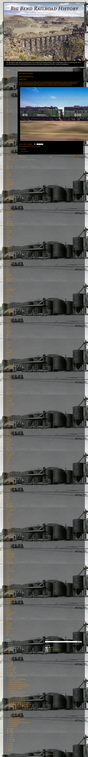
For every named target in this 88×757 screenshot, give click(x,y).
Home (50, 156)
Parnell (7, 467)
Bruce (7, 195)
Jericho (7, 348)
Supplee (8, 566)
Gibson (7, 303)
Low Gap (8, 380)
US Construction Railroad (9, 580)
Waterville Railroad (10, 602)
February (11, 739)
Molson (7, 411)
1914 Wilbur (11, 673)
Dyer (7, 268)
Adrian (7, 138)
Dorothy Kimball (9, 263)
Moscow (8, 423)
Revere (7, 500)
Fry (7, 298)
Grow (7, 319)
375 (7, 103)
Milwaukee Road (9, 405)
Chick (7, 216)
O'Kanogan (8, 447)
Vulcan (7, 587)
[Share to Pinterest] (42, 144)
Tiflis (7, 572)
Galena (7, 300)
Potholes (8, 475)
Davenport (34, 146)
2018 (9, 656)
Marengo (8, 390)
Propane (8, 478)
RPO (7, 519)
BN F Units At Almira (13, 715)
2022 (9, 649)
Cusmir (7, 238)
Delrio (7, 250)
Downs (7, 266)
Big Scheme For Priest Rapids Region (17, 699)
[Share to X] (40, 144)
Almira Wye (11, 697)
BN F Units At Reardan (13, 724)
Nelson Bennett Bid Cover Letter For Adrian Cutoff (19, 684)
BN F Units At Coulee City (14, 717)
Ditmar (7, 256)
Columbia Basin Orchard (9, 222)
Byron (7, 200)
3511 (7, 98)
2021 (9, 650)
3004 (7, 89)
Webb (7, 607)
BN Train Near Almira (13, 709)
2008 (9, 750)
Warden (8, 591)
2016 (9, 659)
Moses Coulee (9, 425)
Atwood (7, 164)
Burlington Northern (26, 146)
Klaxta (7, 354)
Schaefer (8, 526)
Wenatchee (8, 610)
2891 (7, 84)
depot (7, 253)
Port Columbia (9, 473)
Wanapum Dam (9, 590)
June (10, 732)
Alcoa (7, 146)
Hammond (8, 322)
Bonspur (8, 188)
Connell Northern (10, 225)
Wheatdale (8, 615)
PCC (7, 468)
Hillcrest (8, 335)
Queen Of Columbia (10, 481)
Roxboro (8, 516)
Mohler (7, 408)
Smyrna (8, 548)
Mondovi (8, 413)
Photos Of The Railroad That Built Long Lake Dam (19, 695)
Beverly (7, 177)
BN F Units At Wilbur (13, 726)
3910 (7, 106)
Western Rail (9, 613)
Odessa (8, 450)
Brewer (7, 192)
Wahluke (8, 588)
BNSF (7, 187)
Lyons (7, 382)
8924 (7, 127)
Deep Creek (8, 248)
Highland (8, 332)
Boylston (8, 190)
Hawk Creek (9, 330)
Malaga (7, 385)
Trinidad (8, 576)
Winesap (8, 627)
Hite (7, 337)
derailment (8, 255)
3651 (7, 101)
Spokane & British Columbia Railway (10, 554)
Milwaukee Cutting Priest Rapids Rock (17, 700)
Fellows (8, 291)
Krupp (7, 359)
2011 (9, 745)
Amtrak (7, 153)
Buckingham (9, 197)
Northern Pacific (9, 444)
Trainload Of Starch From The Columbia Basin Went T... (21, 704)
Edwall (7, 269)
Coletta (7, 219)
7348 (7, 119)
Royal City (8, 518)
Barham (8, 171)
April (10, 735)
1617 (7, 72)
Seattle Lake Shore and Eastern (10, 533)
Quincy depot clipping (11, 486)
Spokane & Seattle (10, 556)
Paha (7, 463)
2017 (9, 658)
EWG (7, 282)
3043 (7, 91)
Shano (7, 542)
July (10, 730)
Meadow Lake (9, 398)
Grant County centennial (9, 312)
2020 (9, 652)
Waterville (8, 600)
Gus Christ (8, 320)
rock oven (8, 511)
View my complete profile (54, 650)
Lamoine (8, 363)
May (10, 733)
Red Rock (8, 493)
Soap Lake (8, 550)
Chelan (7, 214)
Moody (7, 418)
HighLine (8, 334)
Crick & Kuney (9, 237)
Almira (7, 148)
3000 (7, 88)
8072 (7, 122)
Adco (7, 136)
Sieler (7, 543)
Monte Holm (9, 416)
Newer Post (22, 156)
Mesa (7, 402)
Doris (7, 261)
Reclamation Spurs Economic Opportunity (18, 675)
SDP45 (51, 647)
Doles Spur (8, 258)
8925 (7, 129)
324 (7, 93)
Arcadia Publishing (10, 159)
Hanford (8, 324)
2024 (9, 645)
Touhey (7, 574)
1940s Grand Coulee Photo (14, 681)
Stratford (8, 564)
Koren (7, 358)
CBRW (7, 207)
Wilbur (7, 620)
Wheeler (8, 617)
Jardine (7, 345)
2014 (9, 663)
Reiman (8, 495)
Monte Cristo (9, 415)
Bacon (7, 166)
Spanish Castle (9, 552)
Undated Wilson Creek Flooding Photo (17, 679)
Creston (8, 235)
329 (7, 96)
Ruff (7, 521)
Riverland (8, 504)
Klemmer (8, 356)
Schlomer (8, 527)
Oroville (8, 458)
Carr (7, 205)
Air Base (8, 143)
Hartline (8, 329)
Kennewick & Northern (9, 353)
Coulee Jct (8, 232)
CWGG (7, 242)
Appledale (8, 156)
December (11, 666)
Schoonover (8, 529)
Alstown (8, 151)
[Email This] (37, 144)
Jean (7, 347)
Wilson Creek (9, 623)
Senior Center (9, 537)
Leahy (7, 370)
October (11, 670)
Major (7, 383)
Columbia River (9, 224)
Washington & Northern (9, 594)
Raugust (8, 490)
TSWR (7, 577)
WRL (7, 633)
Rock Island (8, 508)
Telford (7, 569)
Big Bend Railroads (10, 182)
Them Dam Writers (10, 571)
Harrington (8, 327)
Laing (7, 361)
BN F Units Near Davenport (14, 711)
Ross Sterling (9, 514)
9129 (7, 130)
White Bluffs (8, 618)
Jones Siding (9, 350)
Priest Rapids (9, 477)
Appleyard (8, 158)
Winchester (8, 625)
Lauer (7, 369)
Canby (7, 203)
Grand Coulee (9, 309)
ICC (7, 339)
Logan (7, 377)
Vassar (7, 582)
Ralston (8, 488)
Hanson (8, 325)
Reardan (38, 146)
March (10, 737)
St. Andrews (8, 558)
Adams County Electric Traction (9, 135)
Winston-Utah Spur (10, 628)
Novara (7, 445)
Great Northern (9, 317)
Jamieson (8, 342)
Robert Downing (9, 506)
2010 (9, 746)
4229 (7, 116)
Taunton (8, 567)
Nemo (7, 436)
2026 (9, 641)
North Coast (8, 439)
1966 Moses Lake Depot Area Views (16, 718)
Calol (7, 202)
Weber (7, 609)
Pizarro (7, 472)
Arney (7, 161)
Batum (7, 176)
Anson (7, 155)
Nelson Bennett (9, 434)
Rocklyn (8, 513)
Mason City (8, 392)
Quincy (7, 483)
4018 (7, 107)
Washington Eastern (10, 596)
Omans (7, 457)
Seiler (7, 535)
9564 (7, 132)
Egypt (7, 271)
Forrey (7, 293)
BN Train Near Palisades (14, 708)
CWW (7, 243)
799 (7, 121)
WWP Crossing (9, 635)
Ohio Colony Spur (10, 454)
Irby (7, 340)
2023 (9, 647)
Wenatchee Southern (10, 612)
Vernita (7, 583)
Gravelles (8, 316)
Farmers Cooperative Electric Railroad (11, 290)
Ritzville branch (9, 503)
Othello (7, 460)
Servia (7, 538)
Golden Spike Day (12, 677)
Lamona (8, 364)
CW (7, 240)
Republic (8, 498)
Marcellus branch (10, 388)
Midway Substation (10, 403)
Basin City (8, 173)
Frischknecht (9, 296)
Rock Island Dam (10, 509)
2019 (9, 654)
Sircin (7, 547)
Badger (7, 168)
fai (6, 284)
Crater (7, 233)
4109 (7, 109)
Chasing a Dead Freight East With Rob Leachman (19, 706)
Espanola (8, 280)
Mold (7, 410)
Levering (8, 372)
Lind (7, 375)
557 (7, 117)
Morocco (8, 421)
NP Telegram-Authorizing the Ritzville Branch (18, 686)
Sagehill (8, 522)
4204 (7, 111)
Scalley (7, 524)
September (11, 672)
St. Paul (8, 561)
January (11, 741)
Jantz (7, 343)
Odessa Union (9, 452)
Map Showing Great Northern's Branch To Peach (19, 702)
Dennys (8, 251)
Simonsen (8, 545)
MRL (7, 428)
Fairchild (8, 285)
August (10, 728)
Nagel (7, 429)
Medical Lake (9, 400)
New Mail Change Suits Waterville (16, 693)
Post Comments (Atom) (30, 159)
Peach (7, 470)
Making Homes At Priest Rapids (15, 688)
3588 (7, 99)
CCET (7, 208)
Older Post (78, 156)
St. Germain (8, 559)
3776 (7, 104)
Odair (7, 449)
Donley (7, 260)
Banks (7, 169)
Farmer (7, 287)
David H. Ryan (9, 247)
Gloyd (7, 305)
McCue (7, 395)
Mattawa (8, 393)
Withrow (8, 630)
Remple (8, 496)
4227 (7, 114)
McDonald (8, 397)
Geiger (7, 301)
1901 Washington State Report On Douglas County (20, 722)
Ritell (7, 501)
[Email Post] (35, 144)
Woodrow (8, 631)
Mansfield (8, 387)
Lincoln (7, 374)
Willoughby (8, 622)
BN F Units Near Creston (14, 713)
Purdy (7, 480)
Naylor (7, 431)
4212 (7, 112)
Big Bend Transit (9, 184)
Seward (8, 540)
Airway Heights (9, 145)
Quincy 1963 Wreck (10, 485)
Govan (7, 308)
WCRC (7, 605)
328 (7, 94)
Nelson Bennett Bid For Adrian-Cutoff (17, 682)
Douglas (8, 265)
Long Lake (8, 378)
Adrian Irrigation (9, 141)
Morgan (8, 420)
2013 (9, 665)
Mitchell (8, 406)
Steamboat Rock (9, 562)
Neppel (7, 438)
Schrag (7, 531)
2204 (7, 78)
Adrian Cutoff (9, 140)
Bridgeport (8, 193)
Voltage (7, 585)
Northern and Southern (9, 442)
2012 (9, 743)
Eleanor (8, 273)
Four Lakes (8, 295)
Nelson (7, 433)
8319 (7, 124)
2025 (9, 643)
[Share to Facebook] (41, 144)
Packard (8, 462)
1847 (7, 73)
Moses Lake (9, 426)
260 (7, 83)
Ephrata (8, 276)
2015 (9, 661)
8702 (7, 125)
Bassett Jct (8, 174)
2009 (9, 748)
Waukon (8, 604)
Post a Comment (24, 151)
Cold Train (8, 217)
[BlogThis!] (38, 144)
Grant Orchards (9, 314)
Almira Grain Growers (11, 150)
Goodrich (8, 306)
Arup (7, 163)
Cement (8, 210)
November (11, 668)
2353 (7, 80)
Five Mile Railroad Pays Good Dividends (17, 691)
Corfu (7, 228)
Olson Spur (8, 455)
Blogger (51, 754)
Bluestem (8, 185)
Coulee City (8, 230)
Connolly (8, 227)
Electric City (8, 274)
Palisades (8, 465)
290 (7, 86)
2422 (7, 81)
